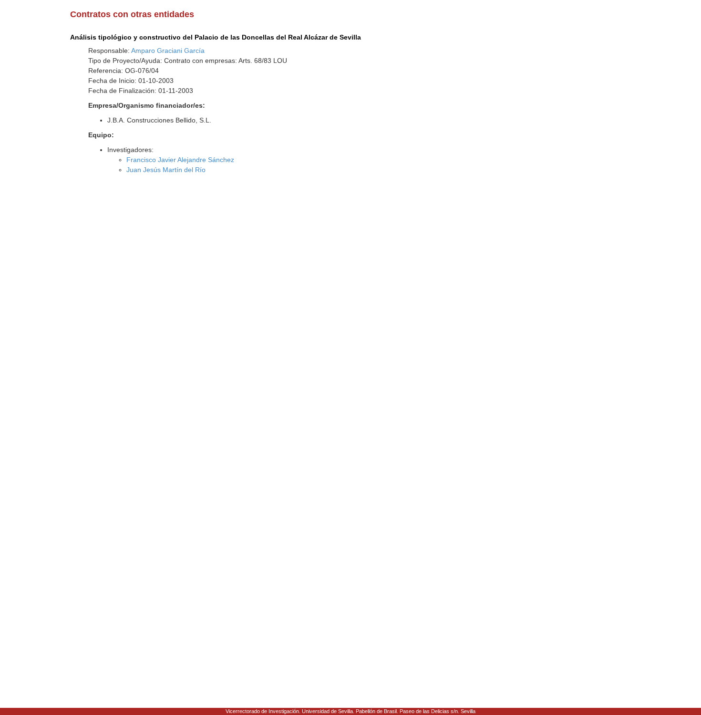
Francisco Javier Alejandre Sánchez (180, 159)
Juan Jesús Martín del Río (166, 170)
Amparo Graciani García (168, 50)
